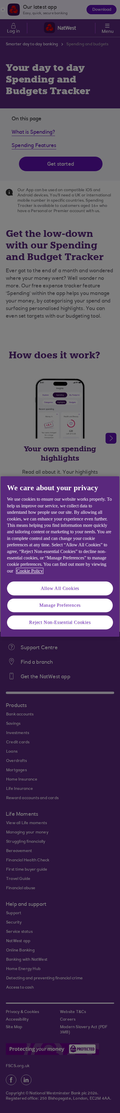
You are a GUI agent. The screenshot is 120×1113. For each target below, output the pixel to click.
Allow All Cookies (60, 588)
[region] (60, 556)
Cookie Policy (30, 570)
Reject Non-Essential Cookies (60, 622)
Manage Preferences (60, 605)
